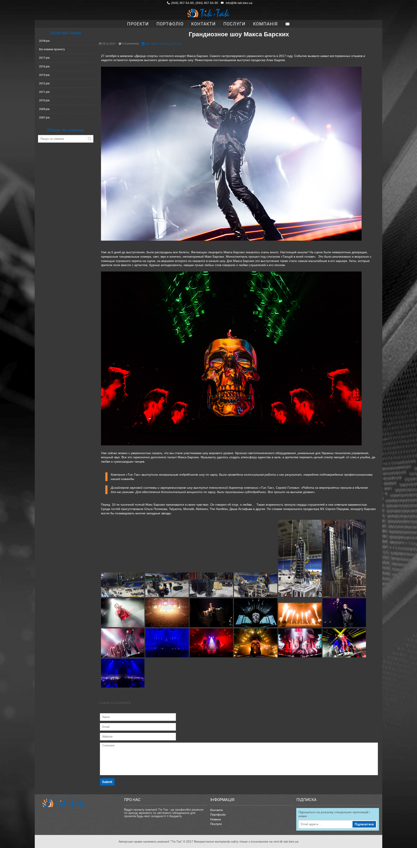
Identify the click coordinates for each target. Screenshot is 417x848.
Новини (215, 819)
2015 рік (44, 75)
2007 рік (44, 117)
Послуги (216, 824)
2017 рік (44, 57)
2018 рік (44, 40)
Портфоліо (218, 814)
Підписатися (364, 824)
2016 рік (44, 66)
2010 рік (44, 100)
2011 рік (44, 91)
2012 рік (44, 83)
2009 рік (44, 109)
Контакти (216, 810)
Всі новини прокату (52, 49)
